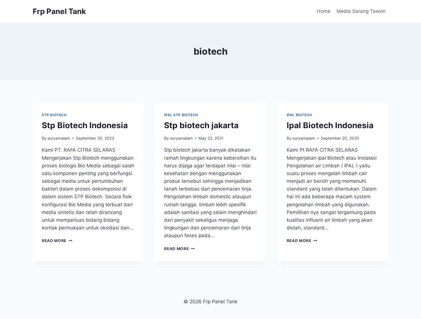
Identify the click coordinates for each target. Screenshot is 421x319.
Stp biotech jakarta (201, 125)
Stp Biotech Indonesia (85, 125)
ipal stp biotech (181, 115)
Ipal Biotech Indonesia (330, 125)
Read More (57, 240)
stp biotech (54, 115)
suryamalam (59, 138)
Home (323, 11)
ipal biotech (299, 115)
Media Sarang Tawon (361, 11)
